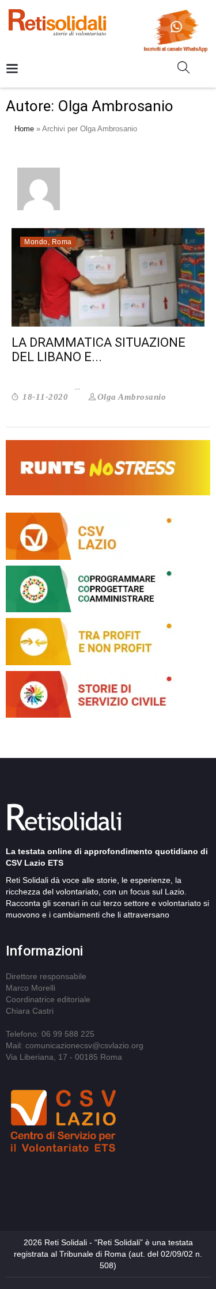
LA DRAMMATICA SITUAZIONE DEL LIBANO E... (98, 349)
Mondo (36, 242)
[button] (188, 69)
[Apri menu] (12, 69)
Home (24, 128)
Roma (62, 242)
